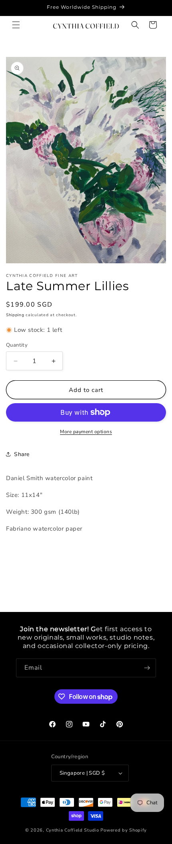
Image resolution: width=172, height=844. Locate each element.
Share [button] (22, 454)
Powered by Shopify (123, 830)
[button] (16, 25)
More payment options (86, 431)
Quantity (17, 345)
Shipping (15, 315)
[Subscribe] (147, 667)
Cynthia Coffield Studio (72, 830)
